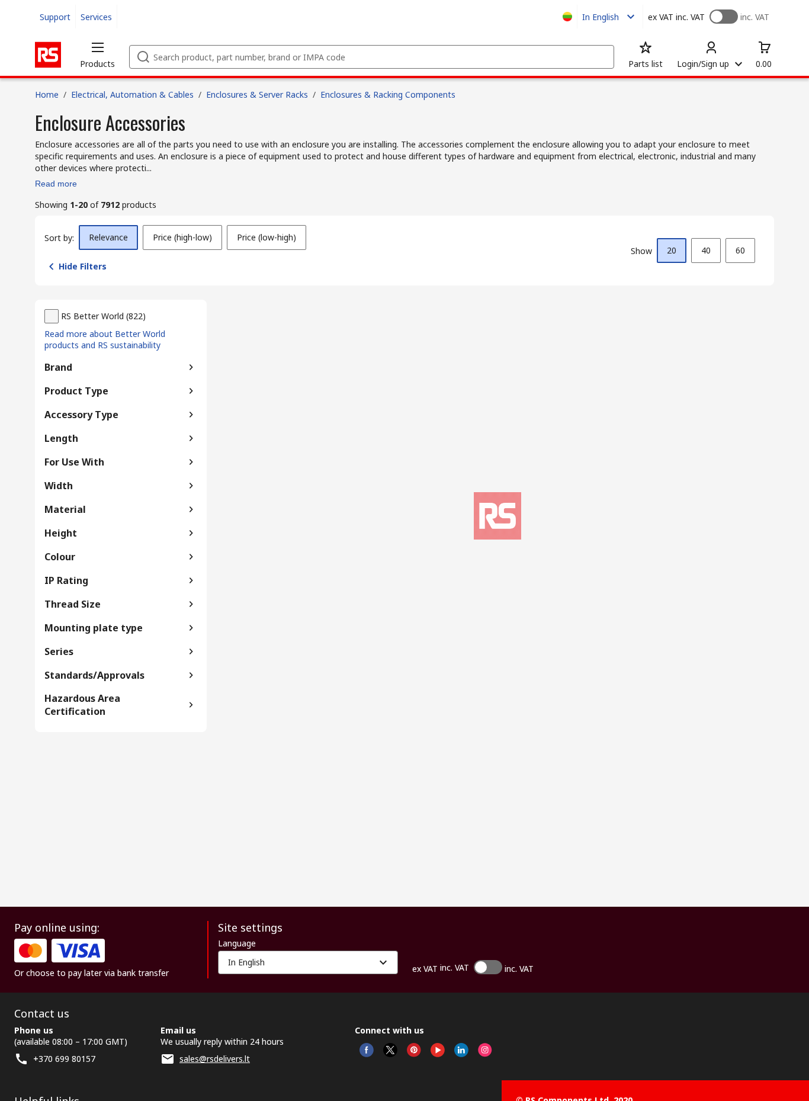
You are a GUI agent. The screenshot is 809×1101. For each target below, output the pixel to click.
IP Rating (66, 580)
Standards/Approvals (94, 675)
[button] (97, 54)
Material (65, 509)
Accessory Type (81, 414)
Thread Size (72, 604)
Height (60, 533)
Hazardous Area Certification (82, 705)
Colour (59, 556)
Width (58, 485)
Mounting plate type (93, 627)
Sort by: (59, 237)
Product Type (76, 390)
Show (641, 250)
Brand (58, 367)
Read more (56, 183)
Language (237, 943)
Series (58, 651)
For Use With (74, 461)
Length (61, 438)
